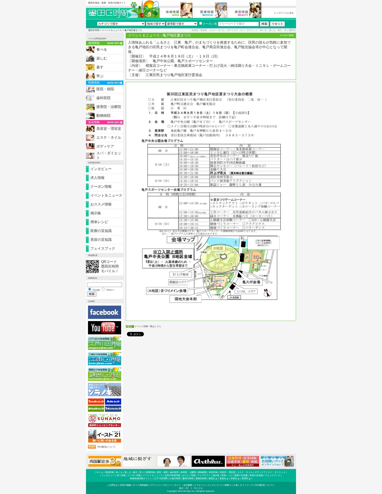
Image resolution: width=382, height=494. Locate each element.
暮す (99, 67)
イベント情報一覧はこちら (148, 326)
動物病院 (103, 115)
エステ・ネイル (108, 137)
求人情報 (97, 178)
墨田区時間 (93, 30)
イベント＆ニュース (112, 30)
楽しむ (101, 58)
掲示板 (95, 213)
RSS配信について (106, 447)
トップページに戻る (284, 13)
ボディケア (105, 146)
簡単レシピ (99, 222)
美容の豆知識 (101, 239)
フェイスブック (102, 248)
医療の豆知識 (101, 231)
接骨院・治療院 (108, 107)
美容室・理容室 (108, 128)
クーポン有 (210, 23)
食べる (101, 49)
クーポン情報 (101, 186)
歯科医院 (103, 98)
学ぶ (99, 76)
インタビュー (101, 169)
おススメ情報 (101, 204)
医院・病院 (105, 89)
